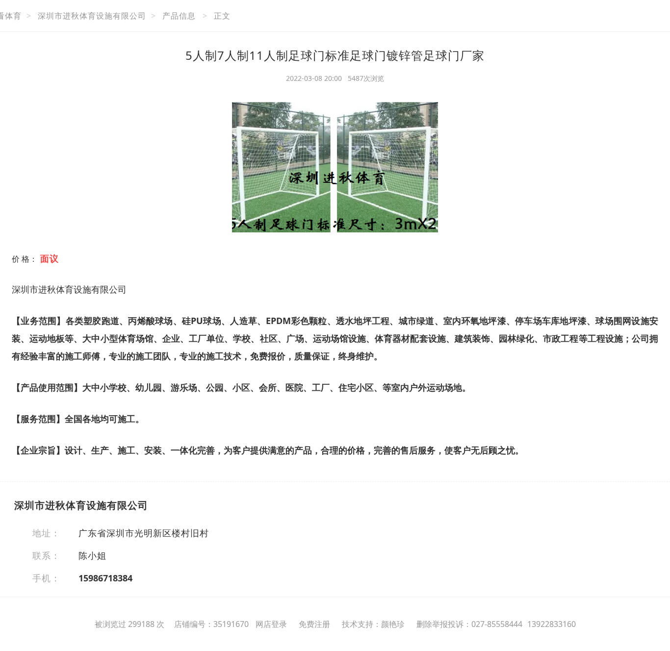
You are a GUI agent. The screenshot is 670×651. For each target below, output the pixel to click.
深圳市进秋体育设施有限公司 (92, 15)
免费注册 (314, 624)
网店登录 (271, 624)
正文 (222, 15)
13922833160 (551, 624)
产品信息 (179, 15)
